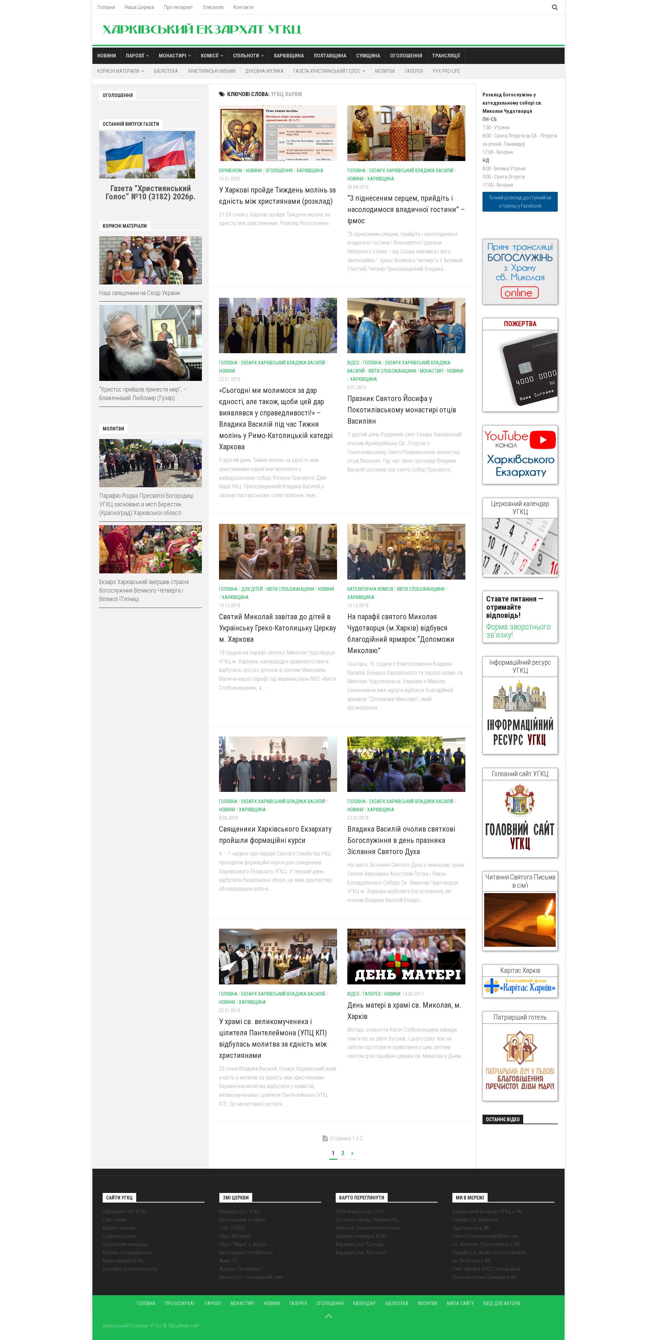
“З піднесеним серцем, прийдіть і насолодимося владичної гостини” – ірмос (406, 209)
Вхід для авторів (502, 1303)
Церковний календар (125, 1244)
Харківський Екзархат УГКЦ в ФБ (487, 1211)
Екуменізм (230, 170)
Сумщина (368, 56)
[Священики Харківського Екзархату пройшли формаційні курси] (278, 764)
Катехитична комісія (370, 589)
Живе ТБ (228, 1261)
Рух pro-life (446, 71)
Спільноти (246, 56)
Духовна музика (264, 71)
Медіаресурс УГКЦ (239, 1211)
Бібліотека (166, 71)
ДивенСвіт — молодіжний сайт (251, 1277)
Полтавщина (330, 56)
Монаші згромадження (127, 1252)
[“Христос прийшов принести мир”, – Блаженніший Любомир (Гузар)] (150, 343)
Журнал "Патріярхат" (241, 1269)
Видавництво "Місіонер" (362, 1252)
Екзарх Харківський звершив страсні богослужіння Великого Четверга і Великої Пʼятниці (144, 590)
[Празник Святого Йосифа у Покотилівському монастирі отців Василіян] (406, 326)
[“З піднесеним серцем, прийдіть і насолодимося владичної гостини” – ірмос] (406, 133)
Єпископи (213, 7)
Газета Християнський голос (327, 71)
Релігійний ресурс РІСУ (360, 1211)
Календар (364, 1303)
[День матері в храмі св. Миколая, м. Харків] (406, 956)
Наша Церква (139, 7)
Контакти (243, 7)
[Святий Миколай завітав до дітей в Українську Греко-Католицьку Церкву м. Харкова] (278, 552)
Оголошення (406, 56)
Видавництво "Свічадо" (361, 1244)
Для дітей (252, 589)
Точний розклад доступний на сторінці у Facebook (520, 202)
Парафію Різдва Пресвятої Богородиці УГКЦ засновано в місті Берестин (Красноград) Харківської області (146, 504)
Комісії (209, 56)
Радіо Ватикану (235, 1236)
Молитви (385, 71)
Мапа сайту (460, 1303)
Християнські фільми (211, 71)
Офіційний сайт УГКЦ (125, 1211)
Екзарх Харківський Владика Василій (411, 170)
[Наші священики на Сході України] (150, 260)
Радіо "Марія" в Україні (243, 1244)
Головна (106, 7)
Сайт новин (115, 1220)
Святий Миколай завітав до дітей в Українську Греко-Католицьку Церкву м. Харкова (277, 628)
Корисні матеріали (118, 71)
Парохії (135, 56)
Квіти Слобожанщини (392, 371)
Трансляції (446, 56)
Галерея (414, 71)
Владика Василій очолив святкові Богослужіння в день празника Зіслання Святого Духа (401, 840)
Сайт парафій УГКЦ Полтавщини (486, 1269)
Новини (106, 56)
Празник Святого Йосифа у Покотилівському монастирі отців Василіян (401, 409)
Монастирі (172, 56)
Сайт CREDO (232, 1228)
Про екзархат (178, 7)
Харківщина (289, 56)
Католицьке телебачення (246, 1252)
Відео (353, 363)
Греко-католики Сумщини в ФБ (484, 1277)
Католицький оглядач (242, 1220)
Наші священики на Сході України (139, 292)
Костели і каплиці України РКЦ (367, 1220)
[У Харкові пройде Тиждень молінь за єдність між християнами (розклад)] (278, 133)
